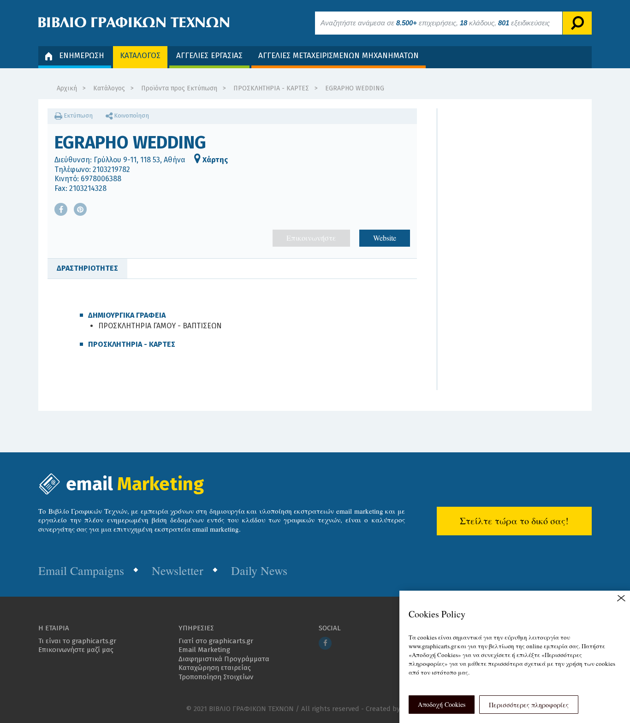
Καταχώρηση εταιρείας (214, 668)
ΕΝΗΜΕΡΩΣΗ (81, 55)
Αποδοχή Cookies (441, 704)
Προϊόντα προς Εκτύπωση (179, 88)
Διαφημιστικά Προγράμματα (223, 659)
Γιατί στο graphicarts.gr (215, 641)
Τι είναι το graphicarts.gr (77, 641)
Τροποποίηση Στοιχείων (215, 677)
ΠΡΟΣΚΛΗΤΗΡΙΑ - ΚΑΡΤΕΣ (271, 88)
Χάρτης (214, 159)
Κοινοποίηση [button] (131, 115)
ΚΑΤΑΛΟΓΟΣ (140, 55)
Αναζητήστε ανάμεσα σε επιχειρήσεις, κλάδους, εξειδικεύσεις (435, 23)
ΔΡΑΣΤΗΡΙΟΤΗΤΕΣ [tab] (87, 268)
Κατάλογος (109, 88)
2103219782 (111, 169)
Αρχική (67, 88)
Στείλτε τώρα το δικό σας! (514, 521)
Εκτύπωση (77, 115)
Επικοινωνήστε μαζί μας (75, 650)
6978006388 (101, 178)
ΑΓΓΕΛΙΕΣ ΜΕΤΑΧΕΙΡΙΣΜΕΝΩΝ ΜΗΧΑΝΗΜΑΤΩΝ (338, 55)
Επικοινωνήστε (311, 238)
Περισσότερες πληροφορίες (529, 704)
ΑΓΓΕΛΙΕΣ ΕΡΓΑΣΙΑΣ (209, 55)
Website (384, 238)
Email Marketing (204, 650)
